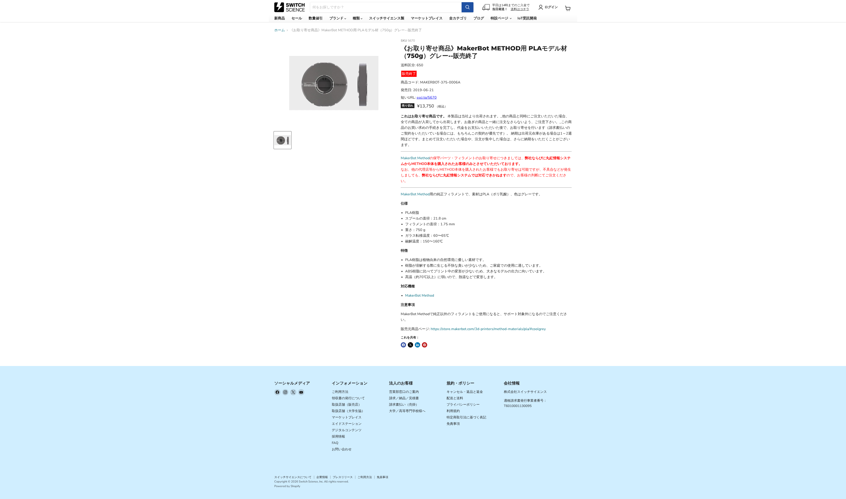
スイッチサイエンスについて (293, 477)
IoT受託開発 (527, 18)
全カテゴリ (458, 18)
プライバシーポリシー (463, 404)
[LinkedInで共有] (417, 344)
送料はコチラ (520, 9)
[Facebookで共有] (403, 344)
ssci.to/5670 (427, 97)
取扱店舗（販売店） (347, 404)
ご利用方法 (340, 392)
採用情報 (338, 436)
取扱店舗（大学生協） (348, 411)
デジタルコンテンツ (347, 430)
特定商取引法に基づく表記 (466, 417)
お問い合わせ (342, 449)
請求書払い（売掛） (404, 404)
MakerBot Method (415, 158)
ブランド (336, 18)
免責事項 (453, 423)
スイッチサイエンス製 (386, 18)
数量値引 (316, 18)
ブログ (478, 18)
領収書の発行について (348, 398)
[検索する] (467, 7)
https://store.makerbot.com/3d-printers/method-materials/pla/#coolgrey (488, 329)
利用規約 (453, 411)
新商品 (279, 18)
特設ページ (500, 18)
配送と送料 (455, 398)
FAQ (335, 443)
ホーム (279, 30)
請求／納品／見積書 (404, 398)
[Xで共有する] (410, 344)
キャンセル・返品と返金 (465, 392)
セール (296, 18)
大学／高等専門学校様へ (407, 411)
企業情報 (322, 477)
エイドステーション (347, 423)
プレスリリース (343, 477)
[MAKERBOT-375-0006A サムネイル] (282, 140)
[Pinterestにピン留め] (424, 344)
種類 (357, 18)
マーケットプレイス (427, 18)
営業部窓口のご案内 (404, 392)
